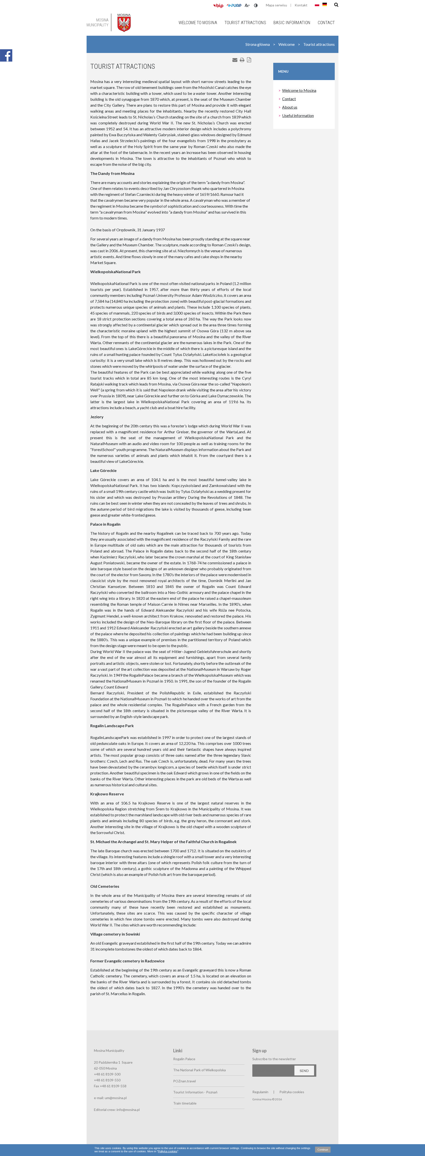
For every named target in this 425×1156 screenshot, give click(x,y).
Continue (323, 1149)
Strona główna (257, 44)
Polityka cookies (167, 1151)
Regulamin (260, 1092)
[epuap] (234, 5)
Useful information (298, 115)
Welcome (286, 44)
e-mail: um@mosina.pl (110, 1098)
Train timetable (185, 1103)
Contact (326, 22)
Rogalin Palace (184, 1059)
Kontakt (301, 5)
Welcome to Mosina (198, 22)
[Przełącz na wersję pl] (317, 4)
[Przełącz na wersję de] (324, 4)
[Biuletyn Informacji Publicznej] (218, 6)
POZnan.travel (184, 1081)
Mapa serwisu (276, 5)
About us (289, 107)
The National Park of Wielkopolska (199, 1070)
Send (304, 1071)
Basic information (291, 22)
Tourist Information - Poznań (195, 1092)
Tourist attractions (245, 22)
